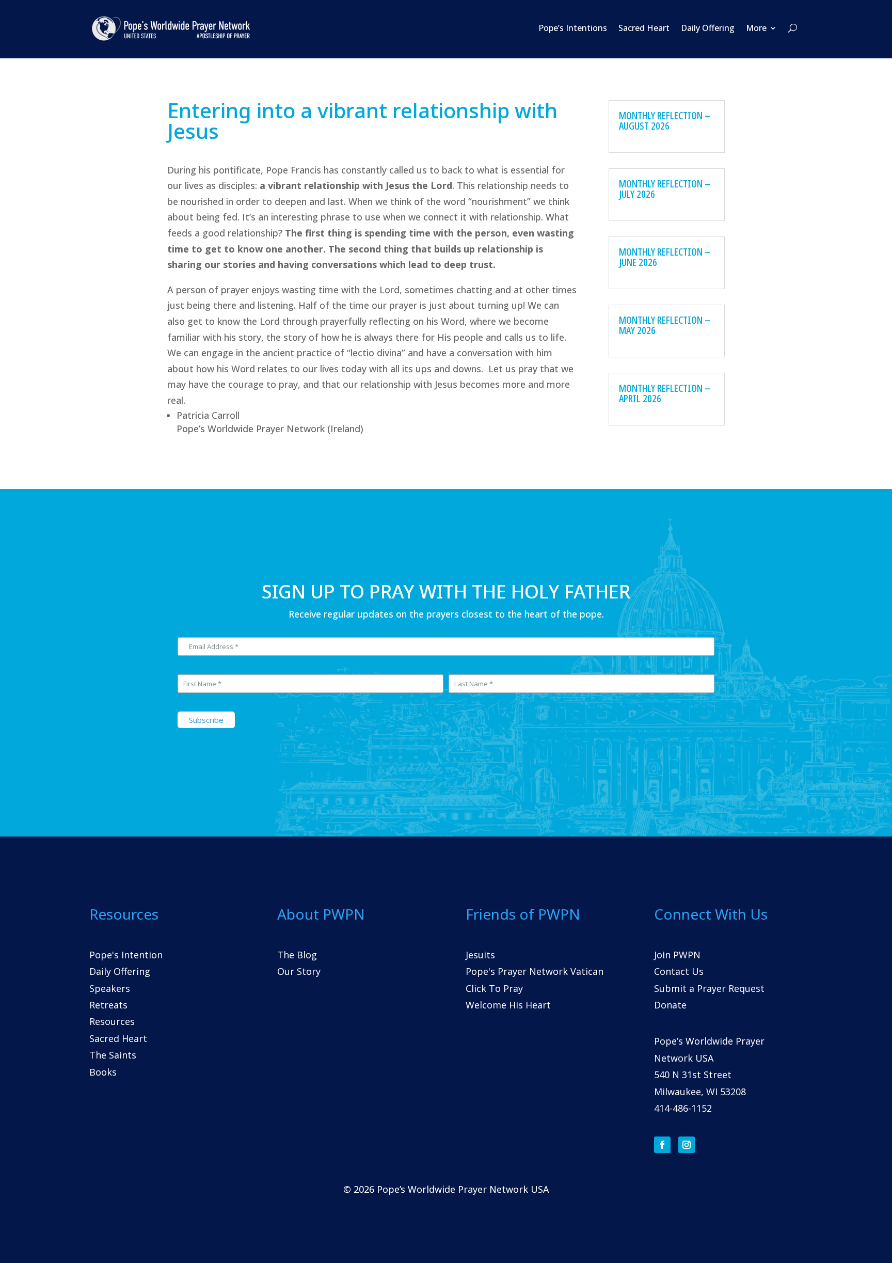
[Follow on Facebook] (662, 1144)
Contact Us (679, 971)
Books (103, 1072)
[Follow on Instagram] (686, 1144)
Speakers (109, 988)
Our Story (299, 971)
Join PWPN (677, 955)
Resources (112, 1021)
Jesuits (480, 955)
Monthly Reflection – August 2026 (664, 120)
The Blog (297, 955)
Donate (670, 1005)
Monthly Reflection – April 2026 (664, 393)
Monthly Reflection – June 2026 (664, 257)
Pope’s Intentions (572, 28)
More (756, 28)
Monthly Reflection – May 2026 (664, 325)
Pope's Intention (126, 955)
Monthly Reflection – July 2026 (664, 189)
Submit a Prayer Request (709, 988)
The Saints (112, 1055)
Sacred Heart (644, 28)
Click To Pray (494, 988)
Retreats (108, 1005)
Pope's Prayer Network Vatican (534, 971)
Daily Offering (708, 28)
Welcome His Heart (508, 1005)
